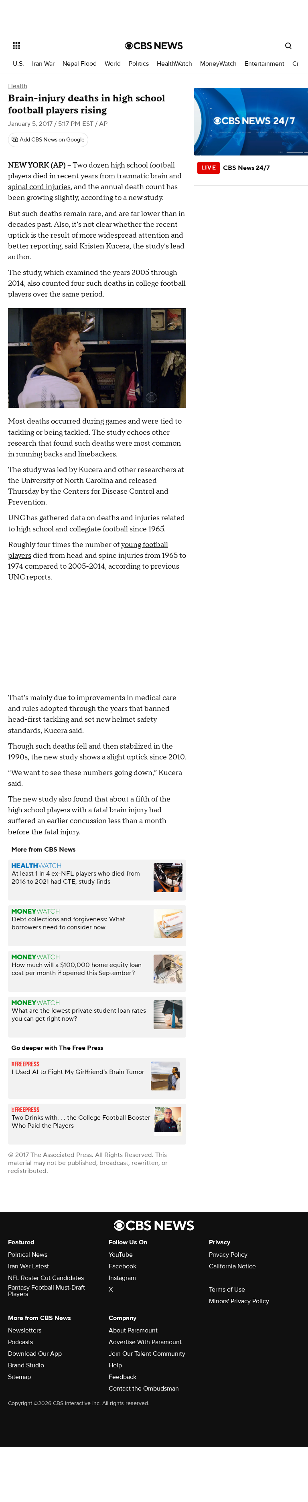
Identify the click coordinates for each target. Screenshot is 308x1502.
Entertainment (264, 64)
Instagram (122, 1278)
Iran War (43, 64)
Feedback (122, 1377)
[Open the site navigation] (60, 45)
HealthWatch (174, 64)
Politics (139, 64)
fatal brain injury (120, 810)
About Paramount (133, 1330)
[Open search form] (288, 45)
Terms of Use (227, 1289)
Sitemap (19, 1377)
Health (17, 86)
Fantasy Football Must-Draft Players (46, 1290)
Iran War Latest (28, 1266)
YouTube (121, 1255)
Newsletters (24, 1330)
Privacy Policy (228, 1255)
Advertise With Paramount (145, 1342)
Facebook (122, 1266)
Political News (27, 1255)
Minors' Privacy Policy (239, 1301)
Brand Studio (26, 1365)
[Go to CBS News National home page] (154, 46)
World (113, 64)
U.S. (18, 64)
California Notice (232, 1266)
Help (115, 1365)
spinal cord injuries (39, 187)
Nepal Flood (80, 64)
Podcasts (20, 1342)
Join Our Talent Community (147, 1354)
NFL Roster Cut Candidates (46, 1278)
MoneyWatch (218, 64)
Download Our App (35, 1354)
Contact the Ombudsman (144, 1388)
